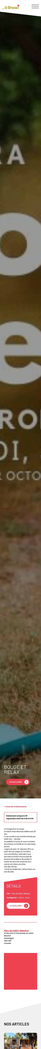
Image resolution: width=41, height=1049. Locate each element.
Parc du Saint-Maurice (21, 893)
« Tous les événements (15, 806)
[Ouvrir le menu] (35, 6)
